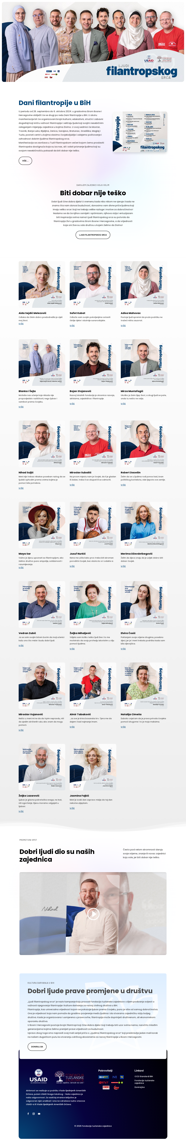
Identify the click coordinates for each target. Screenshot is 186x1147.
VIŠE (21, 323)
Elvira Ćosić (128, 633)
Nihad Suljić (26, 472)
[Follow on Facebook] (28, 1114)
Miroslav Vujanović (31, 714)
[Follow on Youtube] (39, 1114)
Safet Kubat (77, 313)
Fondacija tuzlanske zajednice (144, 1082)
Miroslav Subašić (80, 472)
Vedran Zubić (27, 633)
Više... (25, 161)
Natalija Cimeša (131, 714)
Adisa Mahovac (131, 313)
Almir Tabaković (80, 714)
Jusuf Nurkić (78, 553)
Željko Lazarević (29, 795)
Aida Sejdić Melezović (32, 313)
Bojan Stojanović (80, 391)
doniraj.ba (37, 1046)
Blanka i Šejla (27, 391)
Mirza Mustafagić (132, 391)
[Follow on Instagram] (33, 1114)
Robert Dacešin (131, 472)
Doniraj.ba (140, 1087)
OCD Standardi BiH (144, 1076)
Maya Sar (25, 553)
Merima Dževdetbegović (137, 553)
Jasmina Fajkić (79, 795)
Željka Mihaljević (80, 633)
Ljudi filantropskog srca (93, 235)
